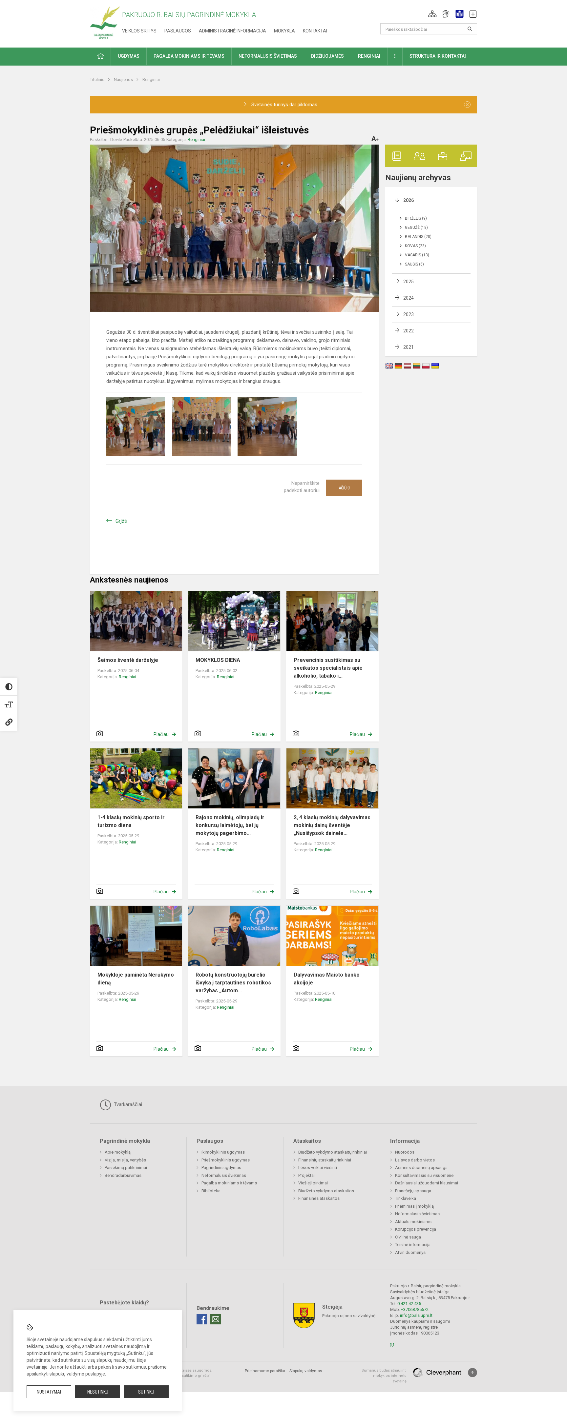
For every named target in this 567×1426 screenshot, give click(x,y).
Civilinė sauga (408, 1237)
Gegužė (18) (416, 227)
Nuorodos (404, 1152)
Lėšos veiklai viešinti (317, 1167)
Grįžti (121, 521)
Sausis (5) (414, 264)
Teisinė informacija (412, 1244)
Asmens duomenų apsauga (421, 1167)
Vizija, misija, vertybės (125, 1160)
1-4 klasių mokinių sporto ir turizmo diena (131, 821)
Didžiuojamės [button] (327, 56)
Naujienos (124, 79)
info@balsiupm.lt (416, 1315)
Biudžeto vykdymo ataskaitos (326, 1190)
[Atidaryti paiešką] (470, 29)
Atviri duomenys (410, 1252)
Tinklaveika (405, 1198)
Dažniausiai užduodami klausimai (426, 1182)
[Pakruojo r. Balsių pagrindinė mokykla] (105, 22)
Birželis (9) (416, 218)
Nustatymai (49, 1392)
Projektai (306, 1175)
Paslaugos (177, 30)
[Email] (215, 1319)
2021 (408, 347)
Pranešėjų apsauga (413, 1190)
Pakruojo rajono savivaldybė (348, 1315)
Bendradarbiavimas (123, 1175)
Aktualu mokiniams (413, 1221)
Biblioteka (210, 1190)
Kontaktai (315, 30)
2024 (408, 298)
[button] (432, 14)
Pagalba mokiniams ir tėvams (229, 1182)
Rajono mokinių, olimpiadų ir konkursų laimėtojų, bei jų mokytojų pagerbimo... (230, 825)
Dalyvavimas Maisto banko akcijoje (327, 979)
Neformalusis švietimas (223, 1175)
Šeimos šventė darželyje (127, 660)
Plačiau (161, 734)
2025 (408, 281)
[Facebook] (202, 1319)
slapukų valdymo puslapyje (77, 1373)
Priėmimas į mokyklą (414, 1206)
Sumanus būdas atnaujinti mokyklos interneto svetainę (384, 1375)
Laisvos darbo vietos (415, 1160)
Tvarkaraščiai (127, 1104)
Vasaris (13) (417, 255)
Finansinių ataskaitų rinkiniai (324, 1160)
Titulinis (97, 79)
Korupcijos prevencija (415, 1229)
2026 (408, 200)
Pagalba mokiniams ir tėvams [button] (189, 56)
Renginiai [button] (369, 56)
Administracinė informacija (232, 30)
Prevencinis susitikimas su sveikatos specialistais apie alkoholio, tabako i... (328, 668)
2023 (408, 314)
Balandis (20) (418, 236)
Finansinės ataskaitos (319, 1198)
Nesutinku (97, 1392)
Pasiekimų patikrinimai (126, 1167)
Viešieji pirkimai (313, 1182)
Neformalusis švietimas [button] (268, 56)
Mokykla (284, 30)
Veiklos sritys (139, 30)
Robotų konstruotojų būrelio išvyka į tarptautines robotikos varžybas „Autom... (233, 983)
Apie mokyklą (118, 1152)
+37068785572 (415, 1309)
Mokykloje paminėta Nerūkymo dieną (135, 979)
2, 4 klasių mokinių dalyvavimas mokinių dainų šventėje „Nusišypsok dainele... (332, 825)
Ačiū (344, 488)
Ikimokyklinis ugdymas (223, 1152)
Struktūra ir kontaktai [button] (438, 56)
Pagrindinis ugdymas (221, 1167)
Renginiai (151, 79)
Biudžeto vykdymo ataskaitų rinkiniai (332, 1152)
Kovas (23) (415, 246)
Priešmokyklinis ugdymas (225, 1160)
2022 (408, 330)
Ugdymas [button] (128, 56)
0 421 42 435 (409, 1303)
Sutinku (146, 1392)
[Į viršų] (472, 1372)
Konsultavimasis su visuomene (424, 1175)
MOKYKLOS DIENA (218, 660)
